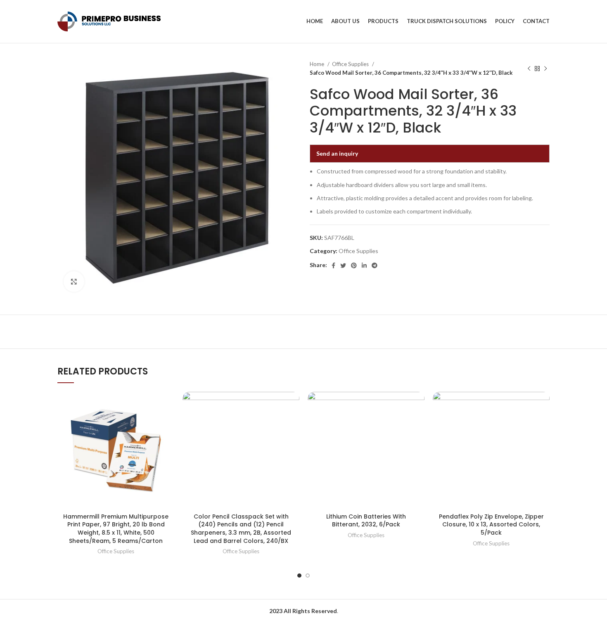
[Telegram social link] (374, 265)
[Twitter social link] (343, 265)
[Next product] (545, 68)
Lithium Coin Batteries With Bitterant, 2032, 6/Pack (366, 520)
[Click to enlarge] (74, 281)
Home (317, 64)
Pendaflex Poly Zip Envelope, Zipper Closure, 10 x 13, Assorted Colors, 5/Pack (491, 524)
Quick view (168, 405)
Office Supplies (351, 64)
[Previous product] (529, 68)
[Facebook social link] (333, 265)
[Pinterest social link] (354, 265)
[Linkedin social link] (364, 265)
